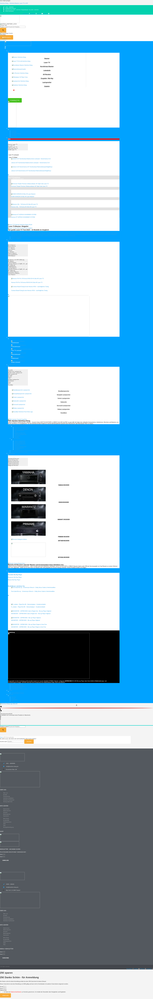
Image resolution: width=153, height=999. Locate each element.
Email (1, 856)
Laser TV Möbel (12, 157)
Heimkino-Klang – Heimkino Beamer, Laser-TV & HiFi (14, 3)
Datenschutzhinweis (16, 992)
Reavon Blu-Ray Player (14, 579)
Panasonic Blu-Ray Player (15, 577)
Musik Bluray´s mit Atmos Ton (16, 586)
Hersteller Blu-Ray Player (15, 574)
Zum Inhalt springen (5, 0)
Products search (4, 27)
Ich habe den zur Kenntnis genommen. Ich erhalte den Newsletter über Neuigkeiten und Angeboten (35, 992)
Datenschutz (3, 990)
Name (1, 854)
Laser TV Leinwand (14, 155)
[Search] (3, 30)
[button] (62, 47)
